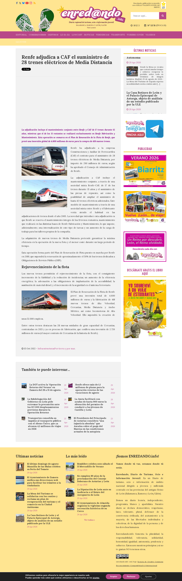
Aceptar (113, 576)
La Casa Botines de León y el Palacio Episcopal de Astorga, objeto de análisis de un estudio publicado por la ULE (144, 80)
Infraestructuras (46, 348)
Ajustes (148, 576)
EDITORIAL (21, 34)
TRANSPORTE (118, 34)
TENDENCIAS (102, 34)
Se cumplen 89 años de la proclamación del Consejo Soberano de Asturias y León (93, 479)
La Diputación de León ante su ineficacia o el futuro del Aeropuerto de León (94, 492)
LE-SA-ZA (65, 34)
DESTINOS (53, 34)
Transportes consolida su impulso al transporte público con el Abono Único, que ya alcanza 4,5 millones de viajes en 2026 (44, 423)
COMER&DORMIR (37, 34)
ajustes (96, 578)
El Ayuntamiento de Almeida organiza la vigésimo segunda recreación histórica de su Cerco (93, 507)
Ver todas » (89, 520)
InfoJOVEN (21, 42)
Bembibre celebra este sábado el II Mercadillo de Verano (95, 465)
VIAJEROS (150, 34)
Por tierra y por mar (64, 348)
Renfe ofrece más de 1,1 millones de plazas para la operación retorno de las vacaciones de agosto (90, 388)
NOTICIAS (89, 34)
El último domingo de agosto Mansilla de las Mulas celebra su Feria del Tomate (43, 466)
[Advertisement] (68, 102)
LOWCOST (77, 34)
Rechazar (131, 576)
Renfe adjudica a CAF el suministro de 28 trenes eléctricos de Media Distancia (67, 59)
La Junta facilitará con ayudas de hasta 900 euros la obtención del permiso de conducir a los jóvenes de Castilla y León (91, 404)
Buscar (162, 15)
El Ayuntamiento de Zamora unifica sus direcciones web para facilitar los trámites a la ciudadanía (44, 481)
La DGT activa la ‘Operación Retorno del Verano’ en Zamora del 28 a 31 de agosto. (45, 387)
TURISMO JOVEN (135, 34)
